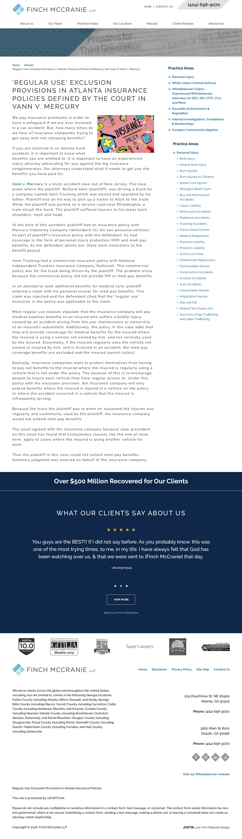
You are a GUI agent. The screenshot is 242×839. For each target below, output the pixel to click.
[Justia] (225, 757)
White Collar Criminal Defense (194, 83)
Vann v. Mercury (27, 184)
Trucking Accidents (193, 223)
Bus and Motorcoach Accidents (194, 197)
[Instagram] (205, 757)
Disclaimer (159, 669)
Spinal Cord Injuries (193, 183)
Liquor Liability (190, 205)
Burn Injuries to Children (197, 177)
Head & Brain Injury (193, 164)
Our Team (55, 23)
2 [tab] (121, 586)
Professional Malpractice (197, 260)
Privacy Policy (182, 669)
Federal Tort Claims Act (196, 308)
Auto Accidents (191, 284)
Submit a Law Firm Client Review (121, 612)
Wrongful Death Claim (195, 189)
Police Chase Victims (194, 230)
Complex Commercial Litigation (195, 130)
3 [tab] (127, 586)
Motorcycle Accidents (195, 211)
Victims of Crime (191, 254)
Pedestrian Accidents (195, 217)
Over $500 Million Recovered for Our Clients (121, 481)
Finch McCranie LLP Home (53, 9)
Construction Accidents (196, 272)
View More (121, 599)
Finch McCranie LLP (53, 827)
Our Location (122, 23)
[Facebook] (196, 757)
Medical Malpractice (194, 236)
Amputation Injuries (194, 296)
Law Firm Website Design (206, 827)
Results (152, 23)
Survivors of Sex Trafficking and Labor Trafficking (199, 317)
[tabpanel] (121, 548)
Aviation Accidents (193, 278)
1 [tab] (115, 586)
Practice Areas (87, 23)
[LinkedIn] (215, 757)
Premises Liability (192, 242)
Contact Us (164, 6)
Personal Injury (183, 77)
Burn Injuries (188, 171)
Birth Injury (187, 158)
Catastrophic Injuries (194, 290)
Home (147, 6)
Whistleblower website (213, 774)
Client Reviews (183, 23)
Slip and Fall (188, 302)
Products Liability (192, 248)
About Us (26, 23)
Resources (216, 23)
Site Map (202, 669)
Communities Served (194, 266)
